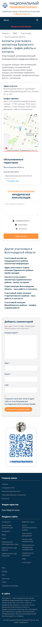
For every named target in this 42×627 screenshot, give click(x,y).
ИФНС (4, 582)
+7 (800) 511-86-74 (21, 14)
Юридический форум (21, 26)
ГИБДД (4, 571)
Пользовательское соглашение (14, 495)
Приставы (6, 578)
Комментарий (11, 332)
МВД (15, 33)
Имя (7, 363)
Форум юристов (10, 504)
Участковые (26, 33)
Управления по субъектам (28, 554)
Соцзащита (6, 522)
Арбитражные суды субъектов (9, 554)
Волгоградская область (15, 37)
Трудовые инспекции (10, 586)
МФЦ (4, 535)
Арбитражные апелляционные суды (10, 543)
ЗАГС (3, 575)
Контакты (5, 498)
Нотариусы (6, 531)
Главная (5, 33)
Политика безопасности (11, 491)
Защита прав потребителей (27, 540)
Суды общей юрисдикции (27, 534)
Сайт (7, 385)
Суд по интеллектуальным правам (29, 527)
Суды (4, 538)
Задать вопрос (21, 236)
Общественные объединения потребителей (28, 547)
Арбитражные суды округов (9, 549)
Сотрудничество (8, 488)
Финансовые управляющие (7, 526)
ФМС (3, 568)
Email (8, 374)
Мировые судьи (28, 522)
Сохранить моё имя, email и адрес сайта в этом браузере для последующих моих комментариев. (20, 401)
